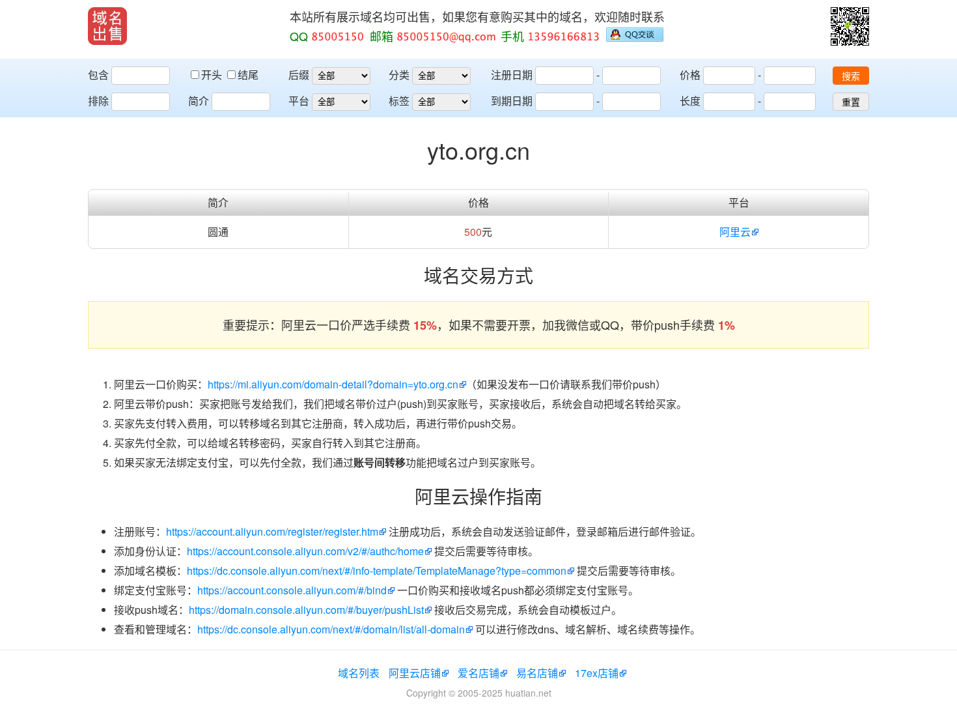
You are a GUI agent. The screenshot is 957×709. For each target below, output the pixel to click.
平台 (298, 100)
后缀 (298, 74)
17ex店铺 (596, 672)
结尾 (248, 74)
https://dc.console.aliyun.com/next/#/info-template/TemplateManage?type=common (376, 570)
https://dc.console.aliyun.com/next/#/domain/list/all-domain (331, 629)
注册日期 (512, 74)
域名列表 (359, 672)
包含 (98, 74)
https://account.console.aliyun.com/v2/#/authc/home (305, 550)
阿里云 (735, 231)
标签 (399, 100)
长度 (690, 100)
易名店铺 (537, 672)
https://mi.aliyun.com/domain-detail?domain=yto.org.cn (333, 384)
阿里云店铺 (415, 672)
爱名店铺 (478, 672)
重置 (851, 102)
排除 (98, 100)
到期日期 (512, 100)
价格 (690, 74)
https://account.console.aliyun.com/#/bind (292, 590)
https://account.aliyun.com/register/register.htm (272, 531)
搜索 (851, 76)
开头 (213, 74)
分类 (399, 74)
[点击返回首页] (107, 26)
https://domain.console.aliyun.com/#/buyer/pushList (306, 609)
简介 (198, 100)
